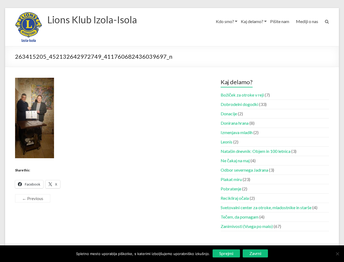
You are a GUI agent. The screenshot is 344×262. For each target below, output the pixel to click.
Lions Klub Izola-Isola (92, 19)
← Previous (32, 198)
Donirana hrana (235, 123)
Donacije (229, 113)
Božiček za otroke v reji (242, 94)
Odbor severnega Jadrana (244, 169)
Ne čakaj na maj (235, 160)
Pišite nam (279, 21)
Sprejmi (226, 253)
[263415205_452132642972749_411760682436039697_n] (34, 80)
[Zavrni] (337, 253)
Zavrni (255, 253)
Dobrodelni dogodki (239, 104)
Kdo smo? (225, 21)
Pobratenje (231, 188)
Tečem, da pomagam (240, 216)
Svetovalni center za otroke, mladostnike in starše (266, 207)
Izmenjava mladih (237, 132)
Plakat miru (231, 179)
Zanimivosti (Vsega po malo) (247, 226)
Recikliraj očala (235, 198)
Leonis (226, 141)
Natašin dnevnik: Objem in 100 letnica (256, 151)
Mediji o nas (307, 21)
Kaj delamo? (252, 21)
